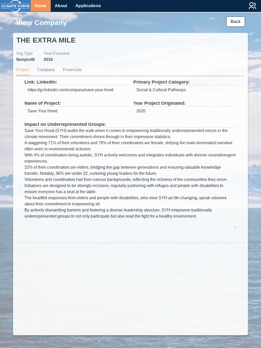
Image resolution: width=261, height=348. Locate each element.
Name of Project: (42, 103)
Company (46, 70)
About (61, 6)
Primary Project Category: (161, 82)
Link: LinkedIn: (40, 82)
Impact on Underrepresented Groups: (65, 124)
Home (41, 6)
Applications (88, 6)
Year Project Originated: (159, 103)
